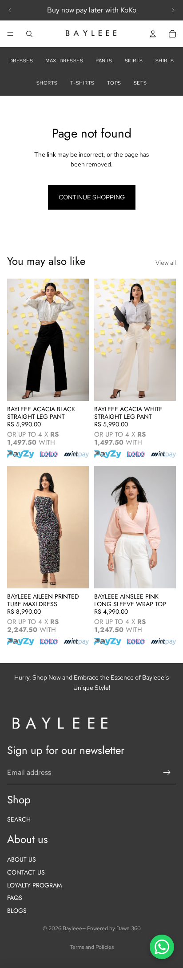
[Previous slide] (10, 10)
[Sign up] (167, 773)
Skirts (134, 60)
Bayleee (72, 928)
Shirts (164, 60)
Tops (114, 83)
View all (165, 263)
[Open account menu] (153, 34)
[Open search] (29, 34)
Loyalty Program (34, 885)
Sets (140, 83)
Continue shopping (92, 197)
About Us (21, 859)
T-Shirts (82, 83)
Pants (103, 60)
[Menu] (10, 34)
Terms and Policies (92, 947)
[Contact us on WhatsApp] (162, 947)
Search (19, 819)
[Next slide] (173, 10)
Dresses (21, 60)
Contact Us (26, 872)
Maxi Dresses (64, 60)
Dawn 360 (128, 928)
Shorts (47, 83)
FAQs (14, 897)
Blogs (17, 910)
